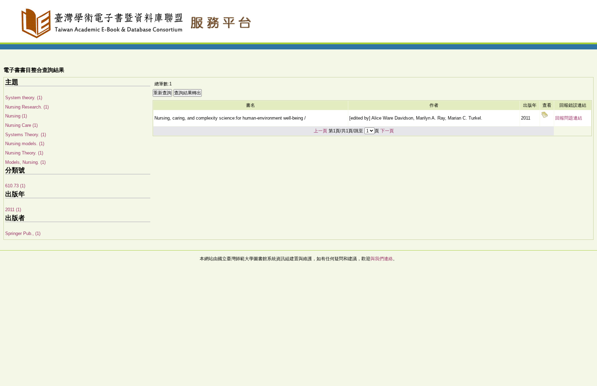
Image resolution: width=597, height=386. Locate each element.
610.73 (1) (15, 185)
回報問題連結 (568, 118)
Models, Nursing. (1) (25, 162)
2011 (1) (13, 209)
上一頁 (320, 130)
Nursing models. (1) (24, 143)
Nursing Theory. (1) (24, 153)
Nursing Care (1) (21, 125)
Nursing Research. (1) (27, 107)
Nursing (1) (16, 116)
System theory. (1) (23, 97)
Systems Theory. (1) (25, 134)
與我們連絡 (381, 258)
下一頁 (387, 130)
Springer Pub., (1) (22, 233)
